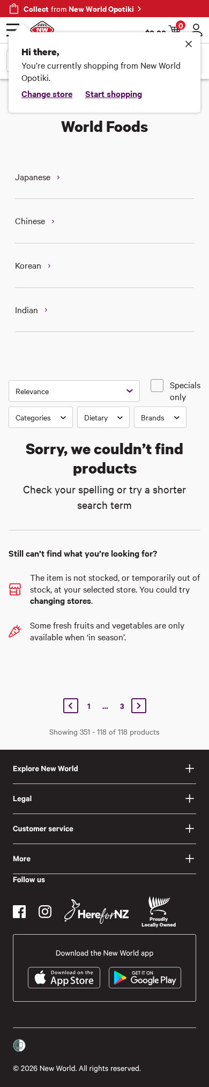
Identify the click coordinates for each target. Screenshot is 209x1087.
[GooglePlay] (145, 977)
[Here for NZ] (96, 911)
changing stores (60, 600)
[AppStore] (64, 977)
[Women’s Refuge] (19, 1045)
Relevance (32, 391)
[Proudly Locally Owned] (158, 912)
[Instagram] (45, 911)
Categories (33, 417)
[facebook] (19, 911)
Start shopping (113, 93)
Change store (46, 93)
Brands (153, 417)
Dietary (96, 417)
